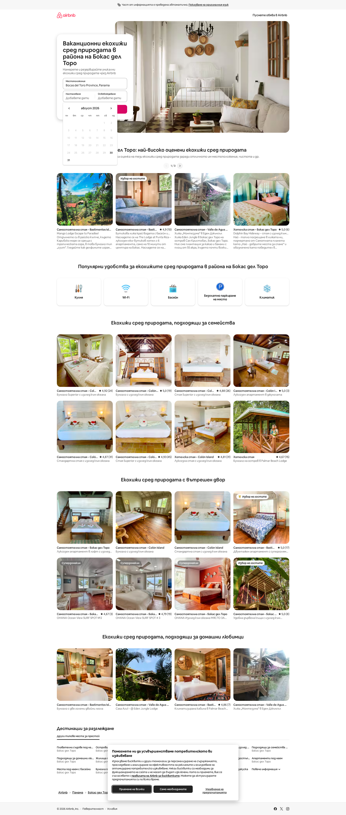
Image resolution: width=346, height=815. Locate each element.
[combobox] (95, 85)
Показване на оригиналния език (209, 4)
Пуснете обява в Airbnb (270, 15)
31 (68, 160)
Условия (112, 808)
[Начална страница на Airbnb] (66, 15)
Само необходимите (173, 789)
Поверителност (93, 808)
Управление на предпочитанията (214, 791)
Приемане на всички (131, 789)
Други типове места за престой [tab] (78, 736)
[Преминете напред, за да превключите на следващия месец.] (111, 108)
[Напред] (180, 166)
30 (111, 152)
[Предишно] (166, 166)
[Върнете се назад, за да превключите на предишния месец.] (69, 108)
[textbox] (79, 98)
